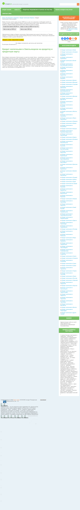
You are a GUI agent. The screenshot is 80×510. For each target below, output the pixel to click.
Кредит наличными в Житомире (66, 108)
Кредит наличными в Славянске (66, 253)
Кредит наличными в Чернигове (66, 298)
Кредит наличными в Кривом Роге (68, 171)
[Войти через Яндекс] (70, 38)
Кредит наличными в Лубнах (69, 179)
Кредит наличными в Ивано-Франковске (68, 118)
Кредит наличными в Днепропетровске (66, 93)
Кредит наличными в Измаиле (69, 121)
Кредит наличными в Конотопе (66, 145)
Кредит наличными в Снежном (70, 258)
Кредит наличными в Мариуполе (66, 189)
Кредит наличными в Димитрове (66, 87)
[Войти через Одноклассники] (76, 38)
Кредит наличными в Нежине (69, 198)
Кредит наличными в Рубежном (66, 240)
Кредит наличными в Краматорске (66, 155)
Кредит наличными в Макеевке (66, 186)
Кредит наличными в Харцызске (66, 283)
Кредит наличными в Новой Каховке (68, 208)
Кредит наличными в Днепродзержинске (66, 90)
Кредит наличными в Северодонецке (66, 250)
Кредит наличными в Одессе (69, 220)
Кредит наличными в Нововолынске (66, 211)
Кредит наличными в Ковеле (69, 137)
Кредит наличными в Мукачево (66, 196)
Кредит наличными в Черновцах (66, 301)
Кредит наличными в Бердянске (66, 71)
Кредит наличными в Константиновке (66, 148)
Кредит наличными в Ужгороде (66, 273)
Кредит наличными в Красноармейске (66, 158)
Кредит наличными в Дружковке (66, 102)
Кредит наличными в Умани (69, 276)
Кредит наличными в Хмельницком (66, 288)
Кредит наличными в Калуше (69, 128)
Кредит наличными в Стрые (69, 263)
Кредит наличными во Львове (69, 183)
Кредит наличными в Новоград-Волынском (66, 214)
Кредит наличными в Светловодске (66, 247)
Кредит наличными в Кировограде (66, 134)
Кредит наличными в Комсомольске (66, 142)
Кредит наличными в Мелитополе (66, 193)
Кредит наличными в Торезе (69, 270)
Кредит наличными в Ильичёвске (66, 126)
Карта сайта (16, 399)
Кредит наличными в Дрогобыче (66, 99)
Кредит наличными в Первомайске (66, 226)
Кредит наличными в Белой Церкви (68, 61)
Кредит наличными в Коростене (66, 152)
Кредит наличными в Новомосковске (66, 218)
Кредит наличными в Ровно (69, 237)
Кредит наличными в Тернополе (66, 268)
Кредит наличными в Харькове (70, 280)
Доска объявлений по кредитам (10, 17)
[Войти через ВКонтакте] (65, 38)
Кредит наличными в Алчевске (70, 52)
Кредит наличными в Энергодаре (66, 310)
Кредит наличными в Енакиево (66, 105)
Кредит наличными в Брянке (69, 80)
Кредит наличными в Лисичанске (66, 175)
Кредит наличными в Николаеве (66, 201)
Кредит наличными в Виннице (69, 82)
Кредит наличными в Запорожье (66, 115)
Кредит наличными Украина (27, 17)
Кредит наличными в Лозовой (69, 177)
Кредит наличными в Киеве (69, 50)
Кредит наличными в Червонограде (66, 291)
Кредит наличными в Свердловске (66, 243)
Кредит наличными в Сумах (69, 265)
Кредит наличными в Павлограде (66, 223)
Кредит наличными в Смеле (69, 256)
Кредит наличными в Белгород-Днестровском (66, 64)
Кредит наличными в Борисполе (66, 74)
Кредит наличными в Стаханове (66, 261)
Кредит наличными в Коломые (70, 139)
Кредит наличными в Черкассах (66, 295)
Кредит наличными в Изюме (69, 123)
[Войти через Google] (73, 38)
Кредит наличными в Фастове (69, 278)
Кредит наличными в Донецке (69, 96)
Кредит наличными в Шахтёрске (66, 304)
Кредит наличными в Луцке (69, 181)
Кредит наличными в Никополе (66, 204)
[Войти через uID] (62, 38)
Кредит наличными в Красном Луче (68, 165)
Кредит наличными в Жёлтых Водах (68, 112)
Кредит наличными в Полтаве (69, 229)
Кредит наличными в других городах (68, 313)
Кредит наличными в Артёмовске (66, 58)
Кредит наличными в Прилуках (66, 231)
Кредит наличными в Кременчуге (66, 168)
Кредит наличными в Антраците (66, 54)
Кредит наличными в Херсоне (69, 285)
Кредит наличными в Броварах (66, 77)
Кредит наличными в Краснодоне (66, 161)
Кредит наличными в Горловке (70, 84)
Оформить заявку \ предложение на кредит (13, 39)
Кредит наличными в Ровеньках (66, 235)
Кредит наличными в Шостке (69, 307)
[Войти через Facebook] (67, 38)
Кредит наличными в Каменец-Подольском (66, 131)
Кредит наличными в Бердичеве (66, 67)
